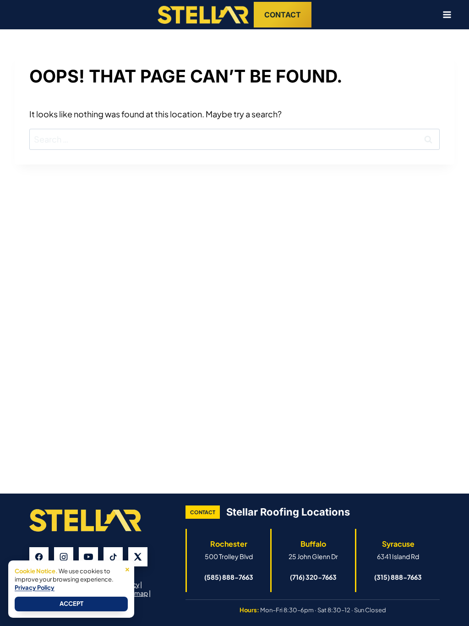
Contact (282, 14)
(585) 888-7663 (228, 577)
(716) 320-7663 (313, 577)
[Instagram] (63, 556)
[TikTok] (113, 556)
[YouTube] (88, 556)
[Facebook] (39, 556)
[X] (137, 556)
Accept (71, 603)
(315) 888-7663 (398, 577)
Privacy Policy (35, 587)
